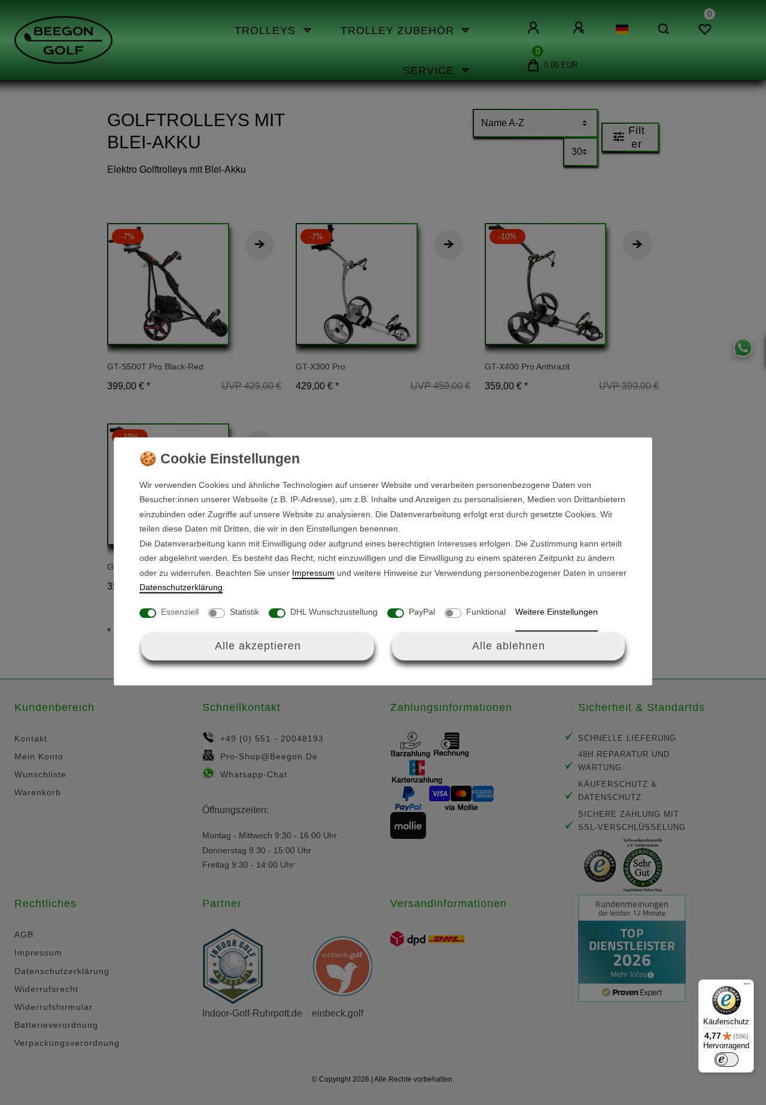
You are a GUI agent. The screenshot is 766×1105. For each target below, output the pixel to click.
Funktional (486, 611)
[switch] (726, 1059)
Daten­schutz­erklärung (181, 588)
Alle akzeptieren (258, 646)
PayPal (422, 611)
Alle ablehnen (508, 646)
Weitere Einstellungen (556, 611)
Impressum (313, 573)
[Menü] (747, 986)
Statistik (244, 611)
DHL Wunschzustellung (334, 611)
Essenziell (180, 611)
